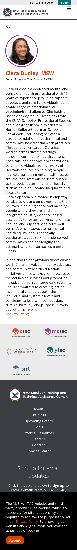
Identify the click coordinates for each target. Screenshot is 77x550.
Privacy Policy (27, 521)
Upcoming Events (38, 421)
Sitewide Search (38, 451)
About (39, 409)
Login (65, 2)
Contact (38, 445)
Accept (15, 540)
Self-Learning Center (42, 2)
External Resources (38, 433)
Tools (38, 427)
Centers (38, 439)
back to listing (17, 314)
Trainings (38, 415)
